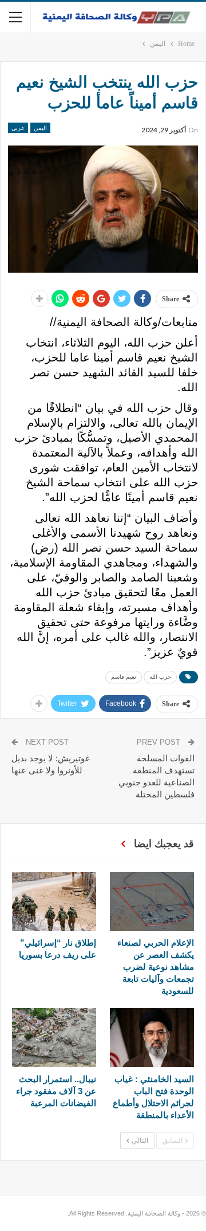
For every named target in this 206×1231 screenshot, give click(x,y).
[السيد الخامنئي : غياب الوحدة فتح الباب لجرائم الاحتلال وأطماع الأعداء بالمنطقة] (152, 1037)
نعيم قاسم (123, 677)
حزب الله (160, 677)
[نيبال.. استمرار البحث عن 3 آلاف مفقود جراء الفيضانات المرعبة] (54, 1037)
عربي (18, 127)
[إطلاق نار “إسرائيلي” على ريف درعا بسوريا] (54, 901)
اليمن (40, 127)
